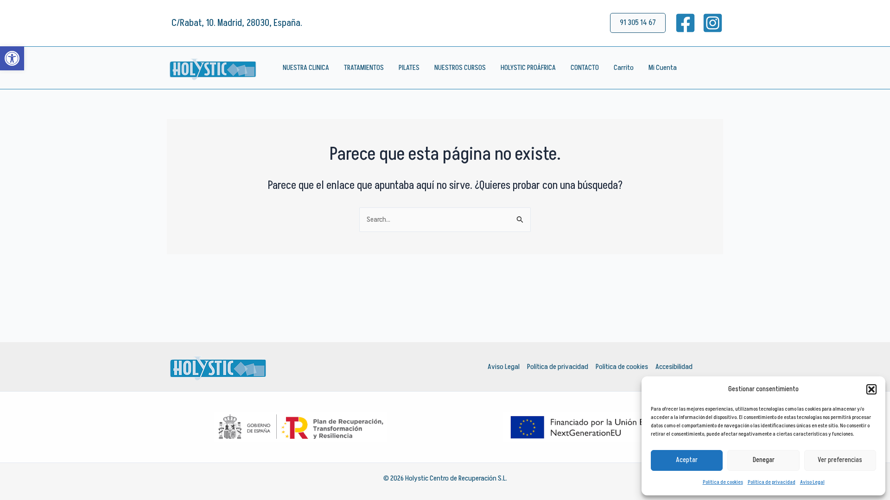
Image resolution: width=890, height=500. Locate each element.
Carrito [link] (624, 67)
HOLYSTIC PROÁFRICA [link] (528, 67)
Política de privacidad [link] (771, 482)
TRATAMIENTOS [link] (364, 67)
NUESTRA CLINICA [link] (306, 67)
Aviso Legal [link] (812, 482)
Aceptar (687, 460)
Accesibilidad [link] (674, 367)
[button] (871, 389)
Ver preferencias (840, 460)
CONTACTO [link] (585, 67)
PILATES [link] (409, 67)
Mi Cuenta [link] (662, 67)
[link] (12, 58)
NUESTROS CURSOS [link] (460, 67)
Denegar (764, 460)
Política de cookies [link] (723, 482)
